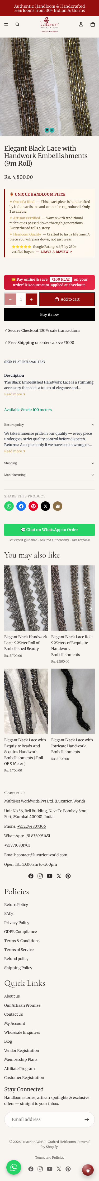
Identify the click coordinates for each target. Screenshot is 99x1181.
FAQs (8, 913)
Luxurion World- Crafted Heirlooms (48, 1142)
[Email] (57, 506)
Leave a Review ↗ (56, 252)
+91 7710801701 (17, 845)
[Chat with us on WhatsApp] (13, 1167)
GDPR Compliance (20, 931)
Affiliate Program (19, 1068)
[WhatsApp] (9, 506)
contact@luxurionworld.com (42, 855)
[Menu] (6, 24)
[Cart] (92, 24)
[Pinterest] (33, 506)
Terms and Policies (49, 1157)
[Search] (17, 24)
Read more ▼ (15, 394)
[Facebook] (21, 506)
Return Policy (16, 904)
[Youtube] (49, 876)
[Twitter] (59, 876)
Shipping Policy (18, 967)
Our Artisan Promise (22, 1005)
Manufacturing (15, 475)
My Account (14, 1023)
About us (12, 996)
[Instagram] (40, 876)
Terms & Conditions (22, 940)
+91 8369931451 (37, 835)
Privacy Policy (16, 922)
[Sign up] (86, 1119)
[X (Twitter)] (45, 506)
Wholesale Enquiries (22, 1032)
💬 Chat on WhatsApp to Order (49, 529)
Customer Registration (24, 1077)
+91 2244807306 (31, 826)
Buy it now (49, 314)
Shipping (10, 463)
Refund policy (16, 958)
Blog (8, 1041)
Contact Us (13, 1014)
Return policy (14, 425)
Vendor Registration (21, 1050)
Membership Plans (20, 1059)
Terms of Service (19, 949)
